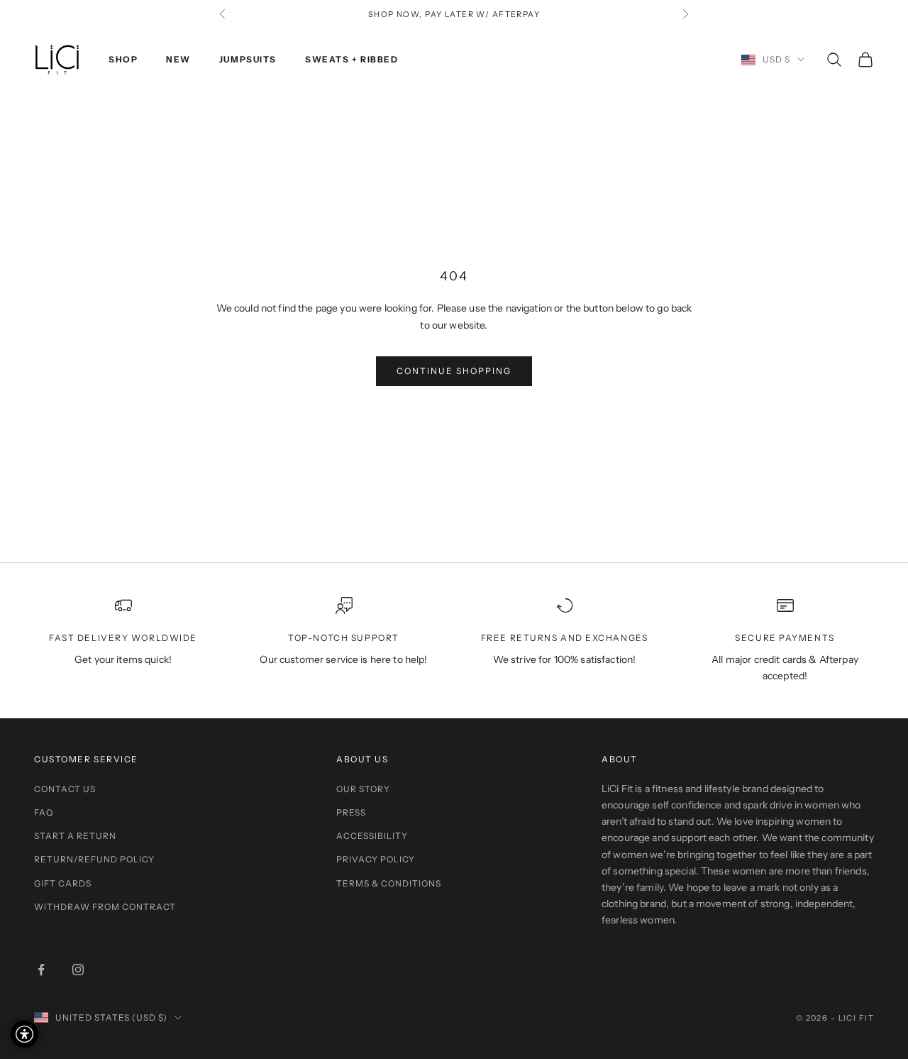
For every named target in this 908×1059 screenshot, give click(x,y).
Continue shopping (454, 371)
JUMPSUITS (248, 59)
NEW (178, 59)
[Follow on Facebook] (41, 969)
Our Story (363, 789)
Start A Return (75, 835)
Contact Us (65, 789)
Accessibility (372, 835)
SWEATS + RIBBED (351, 59)
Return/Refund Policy (94, 859)
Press (351, 812)
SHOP (123, 59)
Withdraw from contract (105, 906)
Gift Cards (63, 883)
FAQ (43, 812)
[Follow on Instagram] (78, 969)
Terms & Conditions (388, 883)
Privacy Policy (375, 859)
